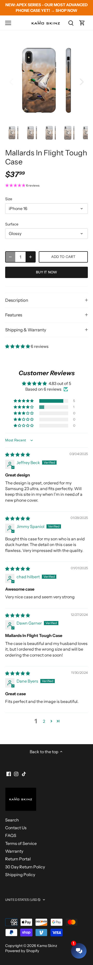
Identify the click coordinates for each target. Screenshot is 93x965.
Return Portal (18, 858)
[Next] (81, 81)
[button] (18, 346)
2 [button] (44, 721)
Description (16, 300)
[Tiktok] (24, 773)
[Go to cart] (82, 23)
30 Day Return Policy (25, 866)
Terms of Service (21, 843)
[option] (46, 81)
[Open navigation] (8, 23)
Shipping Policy (20, 874)
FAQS (10, 835)
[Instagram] (16, 773)
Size (8, 199)
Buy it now (46, 272)
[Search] (70, 23)
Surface (11, 224)
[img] (17, 454)
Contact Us (16, 827)
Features (13, 314)
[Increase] (30, 256)
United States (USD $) (23, 900)
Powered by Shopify (22, 951)
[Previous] (11, 81)
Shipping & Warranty (25, 329)
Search (12, 820)
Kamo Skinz (47, 945)
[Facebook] (8, 773)
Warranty (14, 851)
